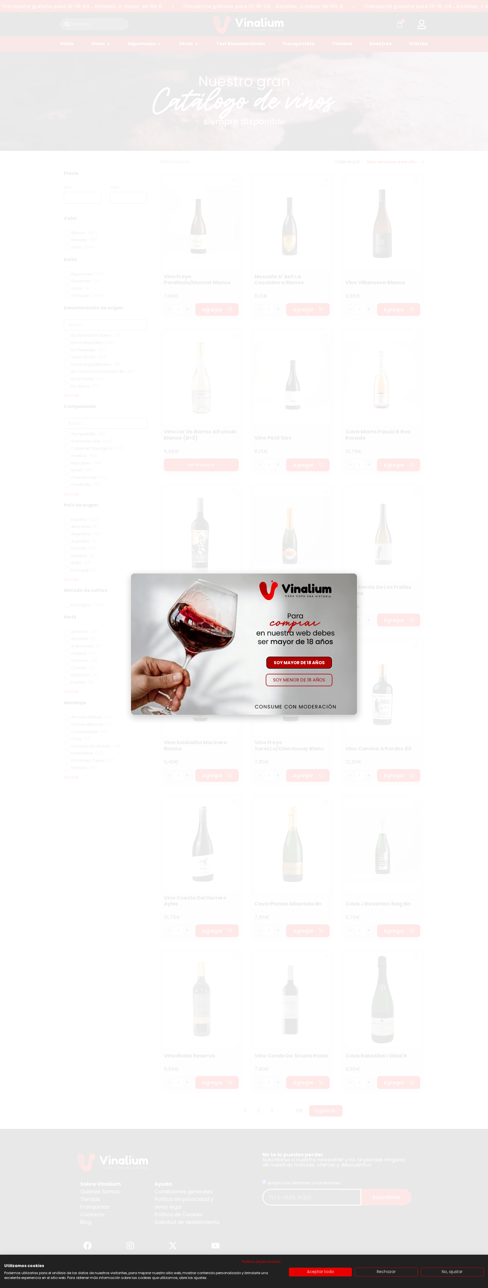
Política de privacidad (261, 1261)
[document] (244, 644)
